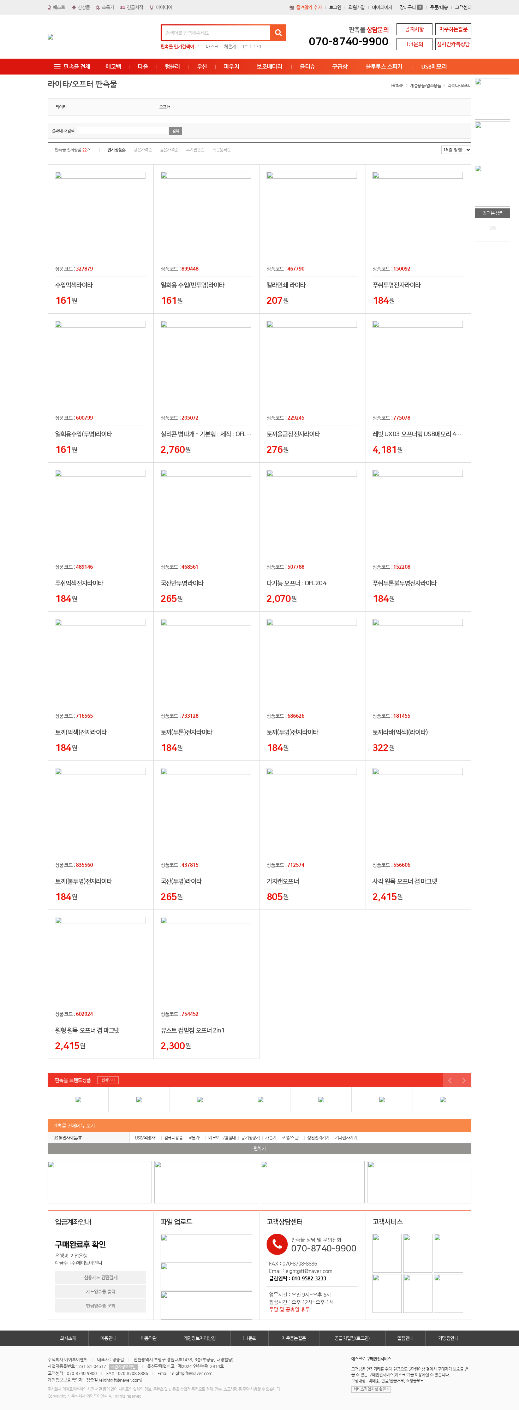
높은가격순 (169, 149)
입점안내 (405, 1338)
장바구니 (410, 7)
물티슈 (307, 66)
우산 (202, 66)
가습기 (270, 1137)
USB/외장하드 (147, 1137)
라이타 (60, 107)
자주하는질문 (453, 29)
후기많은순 (195, 149)
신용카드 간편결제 (101, 1277)
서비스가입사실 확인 (370, 1389)
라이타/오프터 (459, 85)
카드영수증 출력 (100, 1291)
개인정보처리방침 (200, 1338)
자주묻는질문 (294, 1338)
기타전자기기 (346, 1137)
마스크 (212, 46)
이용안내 (108, 1338)
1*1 (257, 46)
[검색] (278, 32)
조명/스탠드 (292, 1137)
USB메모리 (434, 66)
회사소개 (68, 1338)
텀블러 (172, 66)
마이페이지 (382, 7)
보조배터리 (269, 66)
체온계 (230, 46)
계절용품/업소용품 (425, 85)
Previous (450, 1080)
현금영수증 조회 (100, 1305)
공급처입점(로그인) (352, 1338)
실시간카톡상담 (453, 44)
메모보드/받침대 (221, 1137)
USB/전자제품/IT (67, 1137)
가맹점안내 (448, 1338)
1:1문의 (414, 44)
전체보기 (108, 1080)
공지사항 (414, 29)
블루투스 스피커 (384, 66)
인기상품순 (116, 149)
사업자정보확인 (123, 1366)
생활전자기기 (318, 1137)
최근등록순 (222, 149)
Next (464, 1080)
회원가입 (356, 7)
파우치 (231, 66)
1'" (244, 46)
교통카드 (195, 1137)
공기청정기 (250, 1137)
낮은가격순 (142, 149)
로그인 (335, 7)
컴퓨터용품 (173, 1137)
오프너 (164, 107)
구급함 (339, 66)
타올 (143, 66)
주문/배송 (439, 7)
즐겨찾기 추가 (309, 7)
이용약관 (149, 1338)
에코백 (113, 66)
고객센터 (463, 7)
